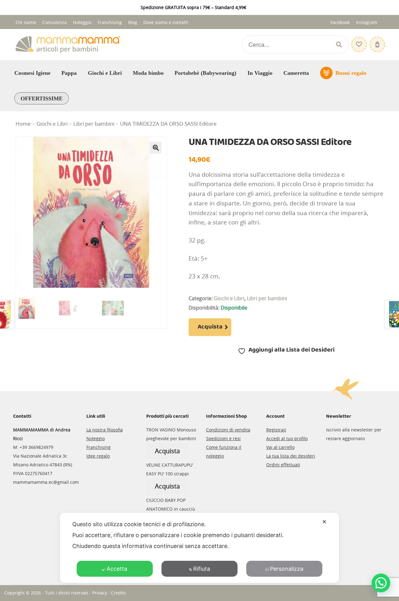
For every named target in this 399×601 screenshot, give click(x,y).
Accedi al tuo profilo (287, 438)
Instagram (366, 22)
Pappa (69, 73)
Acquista (210, 327)
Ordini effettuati (283, 465)
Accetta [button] (117, 568)
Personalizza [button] (286, 568)
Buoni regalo (350, 73)
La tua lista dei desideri (290, 456)
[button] (155, 148)
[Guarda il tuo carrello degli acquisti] (376, 41)
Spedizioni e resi (223, 438)
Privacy (99, 593)
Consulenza (54, 22)
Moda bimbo (148, 73)
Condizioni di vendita (228, 430)
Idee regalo (98, 456)
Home (23, 123)
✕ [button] (324, 521)
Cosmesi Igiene (32, 73)
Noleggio (82, 22)
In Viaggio (260, 73)
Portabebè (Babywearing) (205, 73)
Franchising (110, 22)
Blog (132, 22)
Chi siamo (26, 22)
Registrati (276, 430)
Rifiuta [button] (201, 568)
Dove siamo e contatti (165, 22)
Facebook (340, 22)
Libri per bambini (93, 123)
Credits (118, 593)
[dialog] (199, 547)
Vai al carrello (280, 447)
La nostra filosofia (104, 430)
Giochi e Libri (105, 73)
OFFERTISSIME (42, 98)
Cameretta (296, 73)
